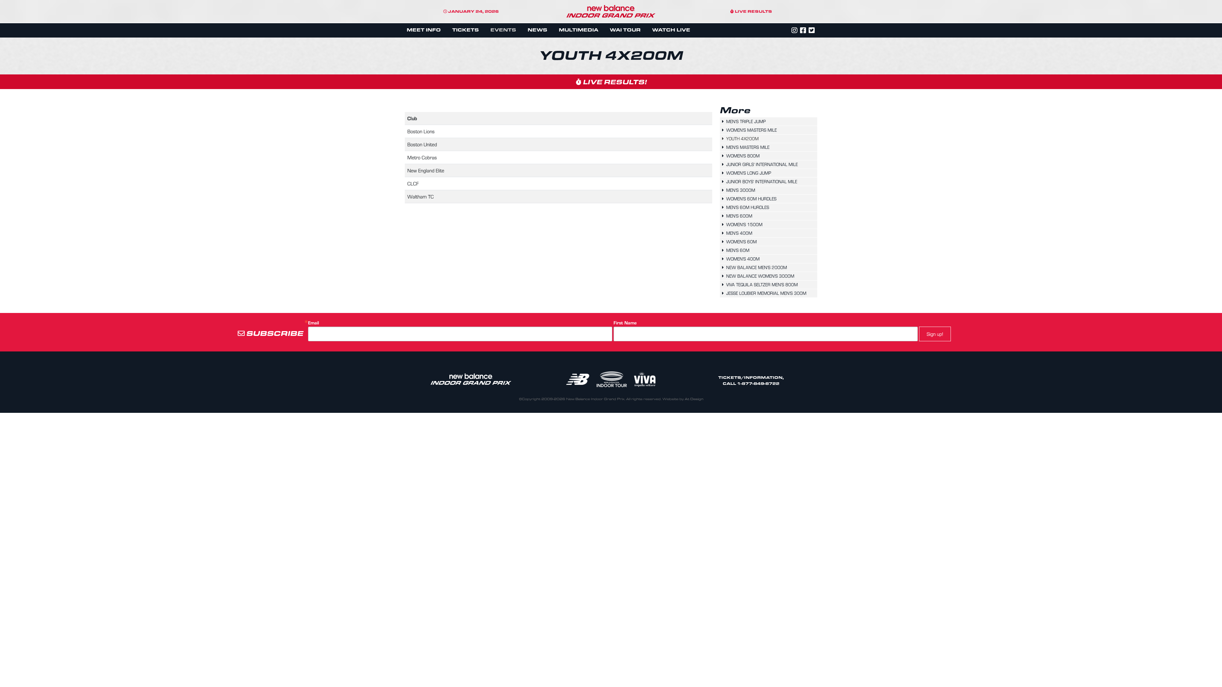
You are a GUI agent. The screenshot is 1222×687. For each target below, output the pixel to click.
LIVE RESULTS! (614, 81)
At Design (694, 399)
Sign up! (935, 333)
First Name (625, 322)
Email (313, 322)
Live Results (753, 11)
